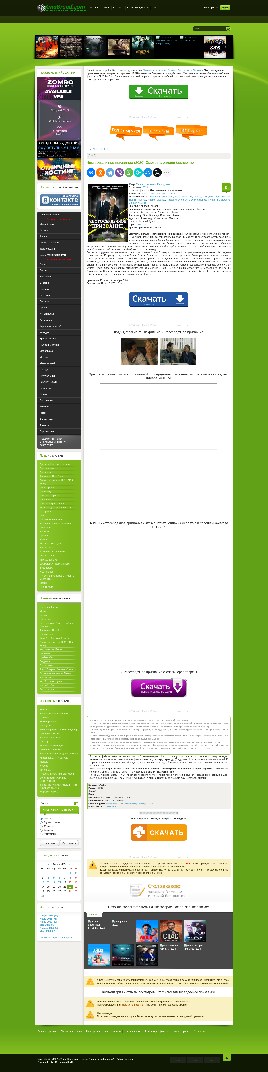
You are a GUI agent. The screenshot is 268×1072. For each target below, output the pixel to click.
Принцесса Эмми (49, 733)
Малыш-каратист (49, 559)
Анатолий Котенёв (195, 199)
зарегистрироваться (133, 1004)
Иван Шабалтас (183, 196)
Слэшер (44, 741)
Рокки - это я (47, 555)
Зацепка (44, 709)
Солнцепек (46, 725)
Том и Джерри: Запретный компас (58, 669)
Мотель (44, 761)
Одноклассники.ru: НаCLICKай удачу (56, 482)
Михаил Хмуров (137, 202)
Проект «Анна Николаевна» (55, 464)
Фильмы (48, 818)
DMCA (155, 7)
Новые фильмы (132, 1031)
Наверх (227, 1057)
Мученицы (45, 769)
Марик (43, 582)
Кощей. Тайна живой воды (54, 638)
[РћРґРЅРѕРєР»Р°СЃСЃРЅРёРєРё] (100, 172)
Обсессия (45, 527)
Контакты (118, 7)
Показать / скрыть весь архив (56, 937)
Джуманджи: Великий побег (55, 563)
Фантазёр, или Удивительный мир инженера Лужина (58, 786)
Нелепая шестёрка (50, 737)
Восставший (46, 567)
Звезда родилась (49, 721)
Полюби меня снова (51, 519)
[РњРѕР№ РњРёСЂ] (147, 172)
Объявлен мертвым (50, 749)
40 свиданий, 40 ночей (52, 551)
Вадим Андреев (137, 199)
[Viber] (119, 172)
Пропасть (45, 535)
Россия (142, 224)
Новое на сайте (112, 1031)
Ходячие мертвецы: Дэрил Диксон (59, 753)
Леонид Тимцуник (203, 196)
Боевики (48, 830)
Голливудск (46, 499)
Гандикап (45, 661)
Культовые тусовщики (52, 745)
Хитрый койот (47, 685)
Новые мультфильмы (157, 1031)
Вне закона (46, 472)
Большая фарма (49, 607)
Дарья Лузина (222, 196)
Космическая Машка (51, 649)
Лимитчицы (46, 491)
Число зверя (47, 677)
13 (59, 882)
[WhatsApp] (129, 172)
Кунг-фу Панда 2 (49, 792)
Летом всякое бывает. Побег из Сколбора (57, 577)
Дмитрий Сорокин (166, 193)
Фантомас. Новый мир (52, 476)
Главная (94, 7)
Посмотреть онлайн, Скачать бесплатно (166, 70)
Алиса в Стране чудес (52, 503)
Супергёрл (45, 511)
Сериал (140, 184)
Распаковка (46, 665)
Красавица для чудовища (54, 757)
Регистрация (211, 7)
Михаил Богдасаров (219, 199)
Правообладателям (138, 7)
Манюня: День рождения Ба (55, 507)
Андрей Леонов (156, 199)
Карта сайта (46, 445)
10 (42, 882)
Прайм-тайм (46, 586)
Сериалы (48, 826)
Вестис (44, 539)
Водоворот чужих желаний (54, 713)
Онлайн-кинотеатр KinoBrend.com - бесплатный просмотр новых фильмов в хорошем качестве (61, 8)
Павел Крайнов (175, 199)
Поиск (106, 7)
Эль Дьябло (46, 547)
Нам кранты (46, 571)
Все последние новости (53, 441)
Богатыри (45, 531)
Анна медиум (47, 468)
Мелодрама (163, 184)
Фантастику (50, 833)
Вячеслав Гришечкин (161, 196)
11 (48, 882)
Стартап (44, 717)
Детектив (151, 184)
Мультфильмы (51, 822)
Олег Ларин (148, 193)
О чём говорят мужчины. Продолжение (53, 779)
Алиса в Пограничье (51, 495)
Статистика (200, 1031)
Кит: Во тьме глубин (51, 543)
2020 (145, 187)
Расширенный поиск (51, 438)
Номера (44, 765)
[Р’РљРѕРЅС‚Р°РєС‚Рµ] (91, 172)
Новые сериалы (181, 1031)
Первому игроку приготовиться (57, 773)
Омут (43, 515)
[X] (157, 172)
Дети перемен (47, 487)
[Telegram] (110, 172)
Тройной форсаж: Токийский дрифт (59, 729)
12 (54, 882)
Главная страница (47, 1031)
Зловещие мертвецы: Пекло (55, 523)
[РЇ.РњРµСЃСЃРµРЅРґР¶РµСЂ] (138, 172)
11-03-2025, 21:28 (101, 149)
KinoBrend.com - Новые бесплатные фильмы (87, 1059)
